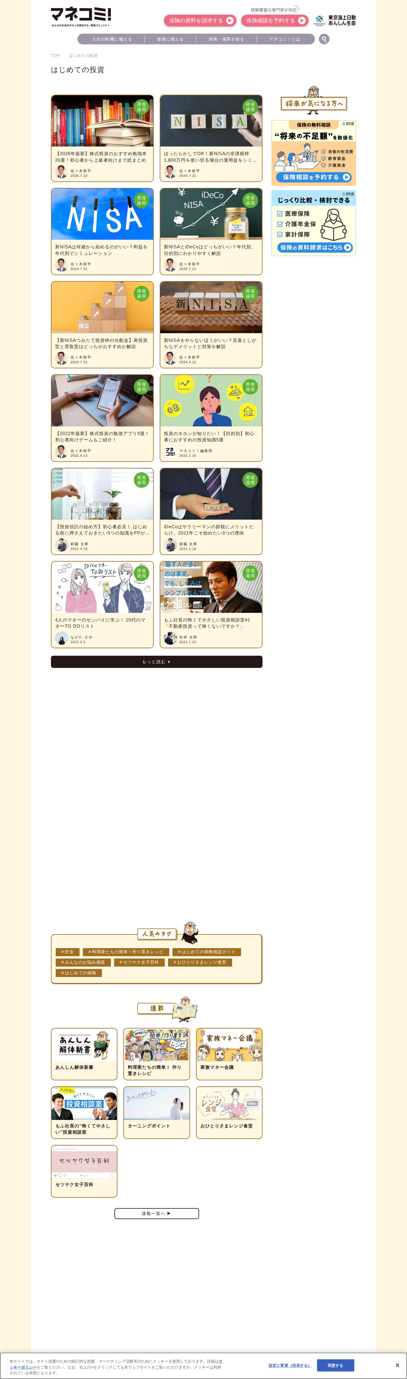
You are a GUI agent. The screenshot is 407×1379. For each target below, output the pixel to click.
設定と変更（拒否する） (290, 1365)
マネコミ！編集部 (196, 451)
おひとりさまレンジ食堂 (201, 962)
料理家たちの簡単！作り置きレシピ (128, 952)
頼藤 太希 (80, 544)
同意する (336, 1365)
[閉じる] (397, 1365)
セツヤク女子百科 (141, 962)
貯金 (69, 952)
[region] (203, 1365)
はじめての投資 (78, 70)
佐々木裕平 (81, 171)
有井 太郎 (188, 637)
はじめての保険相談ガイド (208, 952)
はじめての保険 (80, 973)
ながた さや (82, 637)
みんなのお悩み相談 (85, 962)
